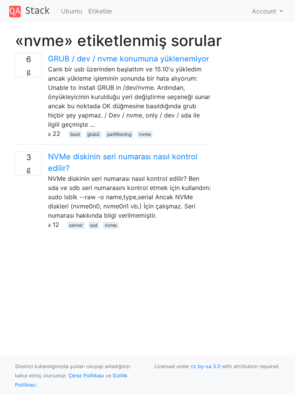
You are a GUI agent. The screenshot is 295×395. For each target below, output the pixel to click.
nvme (145, 134)
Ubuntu (71, 11)
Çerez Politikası (86, 375)
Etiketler (100, 11)
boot (75, 134)
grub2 (93, 134)
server (76, 225)
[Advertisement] (113, 283)
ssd (93, 225)
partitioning (119, 134)
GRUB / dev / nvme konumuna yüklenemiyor (128, 58)
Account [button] (265, 11)
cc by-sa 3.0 (205, 366)
